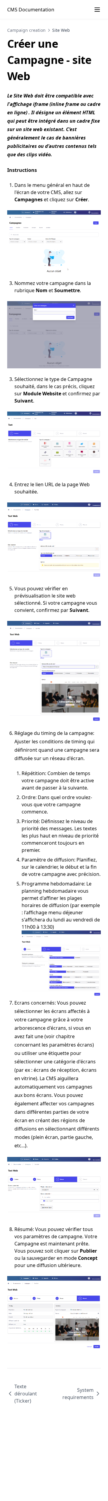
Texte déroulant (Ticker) (25, 1393)
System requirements (78, 1394)
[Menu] (97, 10)
